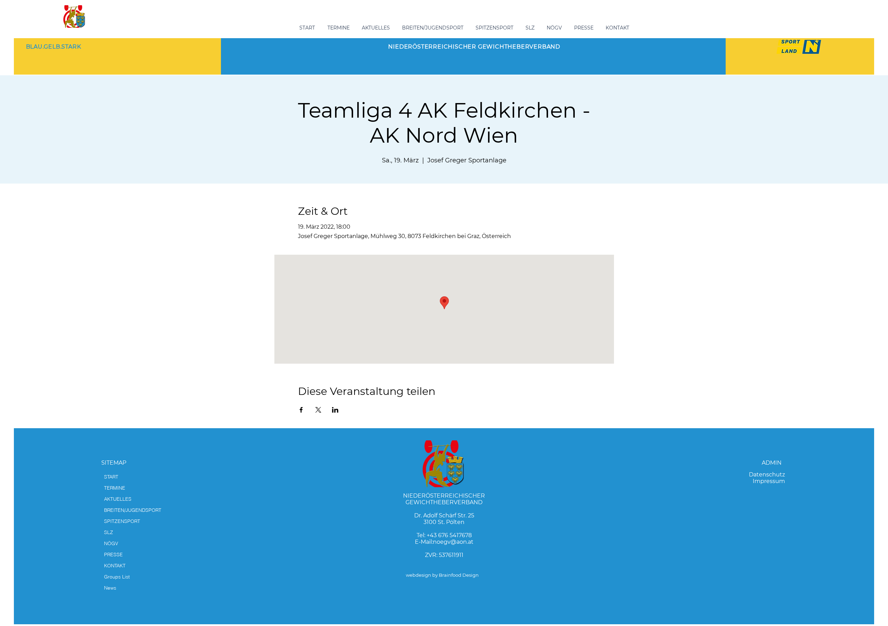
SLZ (108, 532)
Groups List (117, 577)
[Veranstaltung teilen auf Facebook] (301, 410)
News (110, 588)
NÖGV (111, 543)
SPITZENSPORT (122, 521)
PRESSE (113, 554)
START (111, 477)
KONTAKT (115, 565)
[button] (433, 27)
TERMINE (114, 488)
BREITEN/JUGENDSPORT (132, 510)
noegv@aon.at (453, 542)
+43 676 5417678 (449, 535)
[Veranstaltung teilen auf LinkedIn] (335, 410)
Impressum (769, 481)
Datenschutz (767, 474)
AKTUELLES (117, 499)
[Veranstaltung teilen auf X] (318, 410)
